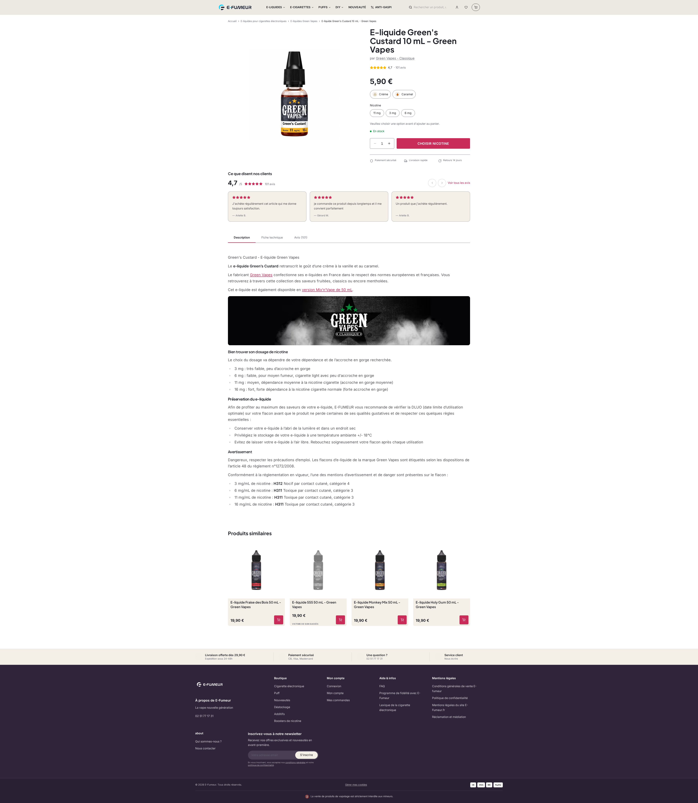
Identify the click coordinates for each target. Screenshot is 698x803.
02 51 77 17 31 (204, 716)
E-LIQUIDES (274, 7)
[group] (294, 94)
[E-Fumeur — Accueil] (235, 7)
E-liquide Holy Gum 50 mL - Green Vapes (437, 604)
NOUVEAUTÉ (357, 7)
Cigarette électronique (289, 686)
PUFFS (323, 7)
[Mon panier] (476, 7)
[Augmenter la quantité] (389, 143)
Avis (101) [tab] (300, 237)
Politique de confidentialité (450, 698)
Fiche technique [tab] (272, 237)
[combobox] (430, 7)
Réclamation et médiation (449, 717)
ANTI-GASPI (383, 7)
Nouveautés (282, 700)
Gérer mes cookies (356, 784)
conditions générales (295, 762)
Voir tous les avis (459, 183)
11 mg (377, 113)
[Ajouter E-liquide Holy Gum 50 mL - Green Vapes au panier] (464, 619)
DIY (338, 7)
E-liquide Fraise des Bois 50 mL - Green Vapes (255, 604)
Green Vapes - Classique (395, 58)
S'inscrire (306, 755)
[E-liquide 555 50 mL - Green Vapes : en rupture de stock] (340, 619)
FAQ (382, 686)
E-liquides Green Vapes (303, 21)
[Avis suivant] (442, 183)
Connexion (334, 686)
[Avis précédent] (432, 183)
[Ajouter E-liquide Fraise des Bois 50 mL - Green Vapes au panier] (278, 619)
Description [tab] (242, 237)
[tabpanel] (349, 381)
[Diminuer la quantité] (375, 143)
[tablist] (349, 238)
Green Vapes (261, 275)
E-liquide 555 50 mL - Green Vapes (314, 604)
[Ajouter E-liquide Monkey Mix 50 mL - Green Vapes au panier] (402, 619)
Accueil (232, 21)
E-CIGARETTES (300, 7)
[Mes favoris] (466, 7)
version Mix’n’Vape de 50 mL (327, 289)
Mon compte (335, 693)
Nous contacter (205, 748)
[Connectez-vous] (457, 7)
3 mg (392, 113)
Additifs (279, 714)
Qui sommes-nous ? (208, 741)
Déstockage (282, 707)
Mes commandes (338, 700)
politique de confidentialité (261, 765)
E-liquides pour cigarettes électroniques (263, 21)
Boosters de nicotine (287, 721)
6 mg (408, 113)
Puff (277, 693)
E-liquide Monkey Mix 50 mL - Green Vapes (377, 604)
